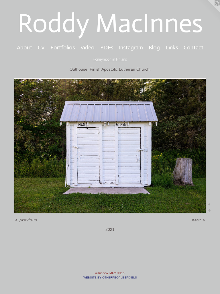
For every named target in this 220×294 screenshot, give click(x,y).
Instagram (131, 47)
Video (87, 47)
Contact (193, 47)
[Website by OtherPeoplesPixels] (208, 11)
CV (41, 47)
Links (172, 47)
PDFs (106, 47)
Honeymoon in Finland (110, 59)
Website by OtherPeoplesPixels (110, 277)
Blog (154, 47)
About (24, 47)
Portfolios (62, 47)
